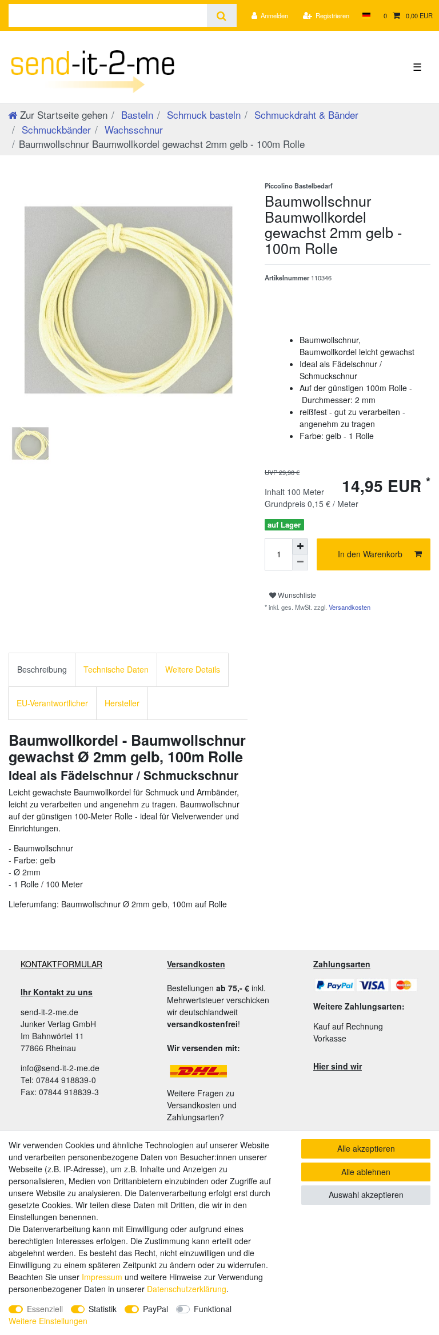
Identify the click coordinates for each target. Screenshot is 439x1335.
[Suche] (221, 15)
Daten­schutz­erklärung (186, 1288)
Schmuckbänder (55, 129)
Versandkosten (348, 607)
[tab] (42, 669)
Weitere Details (192, 669)
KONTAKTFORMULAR (61, 964)
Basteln (135, 114)
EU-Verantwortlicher (52, 703)
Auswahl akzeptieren (366, 1194)
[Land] (366, 15)
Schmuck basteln (202, 114)
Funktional (213, 1308)
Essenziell (45, 1308)
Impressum (102, 1276)
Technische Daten (116, 669)
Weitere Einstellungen (48, 1320)
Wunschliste (296, 595)
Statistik (103, 1308)
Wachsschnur (132, 129)
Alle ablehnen (365, 1171)
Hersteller (122, 703)
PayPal (155, 1308)
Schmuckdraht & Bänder (305, 114)
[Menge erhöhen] (300, 546)
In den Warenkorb (370, 554)
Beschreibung (42, 669)
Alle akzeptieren (366, 1148)
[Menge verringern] (300, 562)
